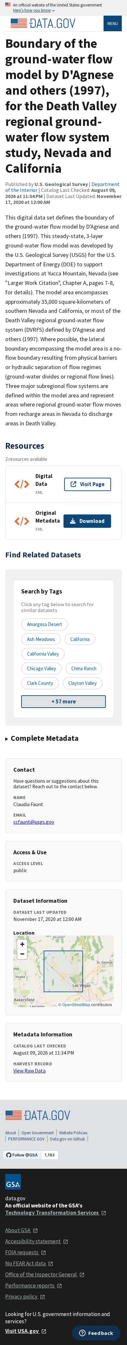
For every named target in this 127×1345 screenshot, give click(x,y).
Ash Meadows (41, 639)
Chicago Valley (41, 668)
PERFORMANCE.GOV (26, 1139)
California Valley (43, 654)
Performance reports (30, 1285)
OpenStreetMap (76, 1004)
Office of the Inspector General (41, 1274)
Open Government (37, 1133)
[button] (22, 944)
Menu (112, 23)
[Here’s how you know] (63, 8)
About (10, 1133)
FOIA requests (22, 1252)
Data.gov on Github (67, 1139)
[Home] (43, 23)
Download (92, 521)
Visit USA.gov (22, 1331)
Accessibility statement (33, 1241)
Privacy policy (21, 1296)
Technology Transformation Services (52, 1212)
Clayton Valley (82, 683)
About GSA (18, 1230)
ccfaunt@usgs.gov (33, 822)
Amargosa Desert (44, 624)
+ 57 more (63, 701)
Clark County (40, 683)
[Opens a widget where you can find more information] (96, 1333)
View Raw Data (29, 1070)
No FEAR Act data (26, 1263)
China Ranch (83, 668)
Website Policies (73, 1133)
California (80, 639)
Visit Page (92, 484)
